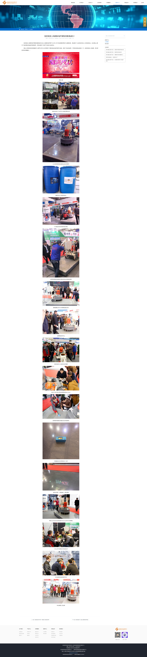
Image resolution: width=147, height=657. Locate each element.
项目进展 (107, 43)
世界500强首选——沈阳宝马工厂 (112, 57)
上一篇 (40, 619)
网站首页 (73, 2)
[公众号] (144, 25)
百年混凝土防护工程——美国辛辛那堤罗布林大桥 (115, 49)
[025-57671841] (144, 21)
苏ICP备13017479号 (73, 653)
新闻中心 (26, 29)
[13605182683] (144, 18)
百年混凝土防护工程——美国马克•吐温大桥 (114, 52)
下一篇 (80, 619)
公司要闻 (31, 29)
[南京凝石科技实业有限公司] (9, 2)
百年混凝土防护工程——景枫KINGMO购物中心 (114, 54)
